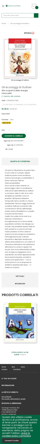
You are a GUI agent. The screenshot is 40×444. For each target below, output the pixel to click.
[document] (20, 429)
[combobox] (20, 15)
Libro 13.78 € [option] (6, 123)
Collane (4, 369)
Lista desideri (29, 4)
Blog (13, 367)
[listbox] (20, 123)
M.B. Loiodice (15, 96)
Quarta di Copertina (20, 161)
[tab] (20, 161)
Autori (23, 367)
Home (4, 23)
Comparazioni (29, 7)
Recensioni (20, 283)
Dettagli (20, 276)
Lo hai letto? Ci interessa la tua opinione (19, 104)
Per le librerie (7, 397)
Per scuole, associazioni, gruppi (13, 399)
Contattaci (17, 369)
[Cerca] (36, 15)
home (4, 367)
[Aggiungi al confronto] (35, 354)
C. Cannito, (6, 96)
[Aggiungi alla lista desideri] (35, 351)
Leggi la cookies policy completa (16, 434)
